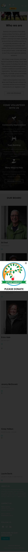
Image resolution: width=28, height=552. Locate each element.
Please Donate (14, 289)
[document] (14, 276)
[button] (25, 263)
